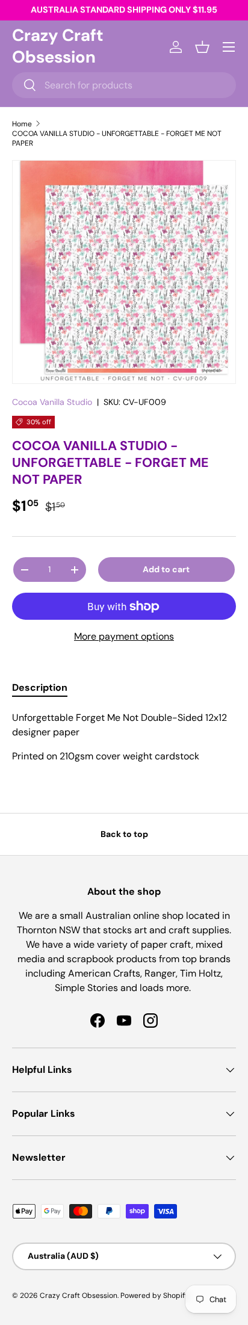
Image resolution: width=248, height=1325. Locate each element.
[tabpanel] (124, 737)
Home (22, 124)
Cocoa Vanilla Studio (52, 402)
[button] (202, 47)
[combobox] (124, 85)
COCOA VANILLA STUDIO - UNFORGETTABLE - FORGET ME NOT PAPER (117, 138)
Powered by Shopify (154, 1295)
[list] (124, 272)
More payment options (124, 636)
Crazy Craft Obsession (78, 1295)
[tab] (39, 687)
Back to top (124, 834)
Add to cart (166, 569)
